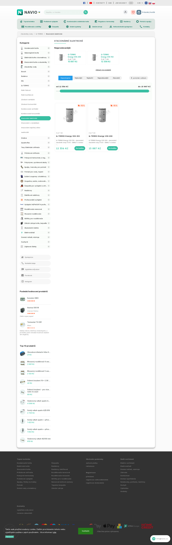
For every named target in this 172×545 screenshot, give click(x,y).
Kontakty (100, 3)
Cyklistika (124, 488)
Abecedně (116, 78)
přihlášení (90, 476)
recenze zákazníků (24, 513)
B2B (110, 3)
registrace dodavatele (95, 483)
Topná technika (27, 21)
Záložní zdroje (95, 26)
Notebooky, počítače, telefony (133, 482)
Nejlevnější (78, 78)
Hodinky (124, 491)
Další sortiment (127, 459)
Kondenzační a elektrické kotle (76, 21)
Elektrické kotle (23, 466)
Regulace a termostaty (104, 21)
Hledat (86, 12)
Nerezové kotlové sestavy (62, 482)
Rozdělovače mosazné (60, 476)
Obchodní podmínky (94, 459)
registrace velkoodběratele (97, 480)
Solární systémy (73, 26)
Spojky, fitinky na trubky (26, 482)
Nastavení (9, 537)
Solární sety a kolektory (26, 488)
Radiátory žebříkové (59, 469)
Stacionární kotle (24, 469)
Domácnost (125, 476)
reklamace (90, 466)
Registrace (91, 472)
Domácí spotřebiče (128, 479)
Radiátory (125, 21)
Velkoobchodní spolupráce (120, 26)
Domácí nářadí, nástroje (130, 469)
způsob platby (92, 463)
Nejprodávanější (103, 78)
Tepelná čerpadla (58, 485)
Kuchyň (123, 485)
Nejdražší (90, 78)
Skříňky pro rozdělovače (61, 479)
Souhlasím (85, 531)
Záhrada (124, 472)
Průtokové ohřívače (25, 472)
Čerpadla (53, 26)
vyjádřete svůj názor (25, 510)
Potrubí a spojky (143, 21)
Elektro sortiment (127, 463)
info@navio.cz (160, 539)
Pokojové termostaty (25, 476)
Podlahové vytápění (49, 21)
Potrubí (20, 485)
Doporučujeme (65, 78)
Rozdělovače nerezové (60, 472)
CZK (139, 3)
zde (54, 532)
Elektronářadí (126, 466)
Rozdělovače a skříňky (31, 26)
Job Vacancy (121, 3)
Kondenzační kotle (24, 463)
